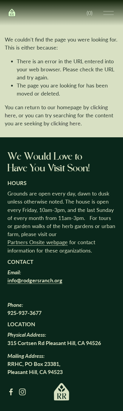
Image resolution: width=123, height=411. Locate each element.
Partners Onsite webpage (37, 242)
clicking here (66, 123)
